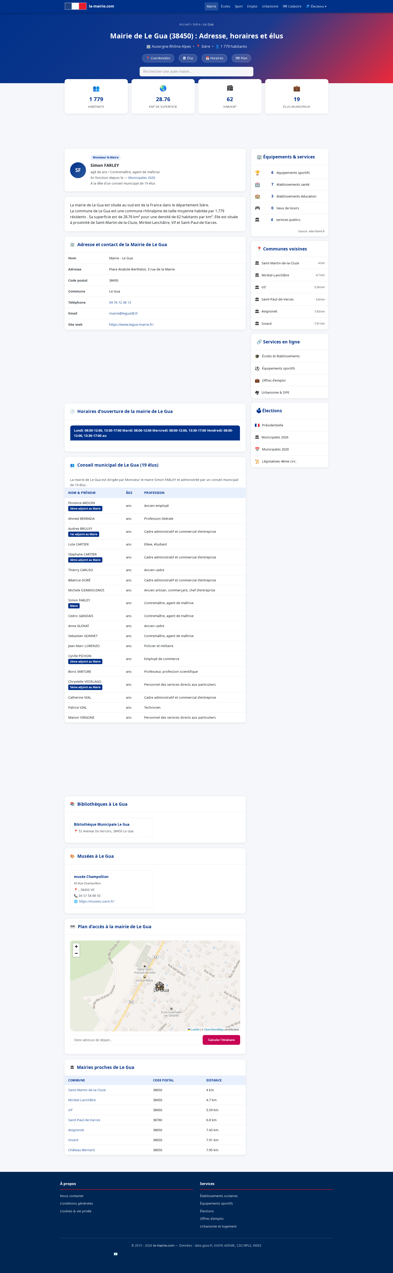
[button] (159, 985)
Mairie (211, 6)
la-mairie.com (163, 1245)
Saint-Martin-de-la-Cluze (87, 1090)
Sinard (73, 1140)
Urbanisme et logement (218, 1226)
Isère (197, 24)
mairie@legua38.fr (123, 313)
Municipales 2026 (271, 437)
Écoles (225, 6)
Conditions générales (76, 1203)
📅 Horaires (214, 58)
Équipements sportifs (275, 368)
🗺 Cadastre (292, 6)
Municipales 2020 (141, 177)
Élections (207, 1211)
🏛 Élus (188, 58)
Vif (70, 1110)
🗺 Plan (241, 58)
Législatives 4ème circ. (276, 461)
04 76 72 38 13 (120, 302)
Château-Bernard (81, 1150)
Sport (239, 6)
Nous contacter (72, 1196)
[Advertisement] (196, 130)
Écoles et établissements (277, 356)
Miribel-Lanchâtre (82, 1100)
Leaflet (194, 1029)
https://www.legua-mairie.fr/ (131, 324)
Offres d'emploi (270, 380)
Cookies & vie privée (75, 1211)
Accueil (184, 24)
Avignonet (76, 1130)
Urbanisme (270, 6)
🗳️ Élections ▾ (316, 6)
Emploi (252, 6)
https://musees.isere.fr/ (96, 901)
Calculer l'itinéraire (221, 1040)
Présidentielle (269, 425)
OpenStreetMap (214, 1029)
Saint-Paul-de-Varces (84, 1120)
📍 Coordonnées (158, 58)
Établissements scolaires (219, 1196)
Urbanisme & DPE (272, 392)
